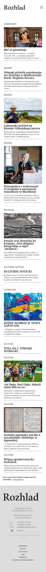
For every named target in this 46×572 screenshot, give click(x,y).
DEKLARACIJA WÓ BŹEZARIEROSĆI (23, 560)
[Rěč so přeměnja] (23, 37)
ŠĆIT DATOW (23, 552)
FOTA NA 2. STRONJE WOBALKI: (18, 349)
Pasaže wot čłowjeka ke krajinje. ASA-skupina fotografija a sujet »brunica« (20, 245)
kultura (8, 343)
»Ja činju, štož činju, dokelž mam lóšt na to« (22, 386)
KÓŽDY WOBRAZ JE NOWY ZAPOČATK (22, 324)
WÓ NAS (23, 549)
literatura (10, 289)
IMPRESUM (23, 557)
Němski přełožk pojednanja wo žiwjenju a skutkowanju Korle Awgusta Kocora (23, 75)
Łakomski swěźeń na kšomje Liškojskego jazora (22, 127)
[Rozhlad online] (15, 6)
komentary (10, 24)
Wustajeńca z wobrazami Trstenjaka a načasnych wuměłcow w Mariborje (21, 189)
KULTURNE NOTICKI (18, 271)
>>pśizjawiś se (17, 479)
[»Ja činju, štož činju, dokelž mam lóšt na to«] (23, 371)
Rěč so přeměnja (15, 50)
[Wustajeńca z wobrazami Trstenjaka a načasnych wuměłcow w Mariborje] (23, 165)
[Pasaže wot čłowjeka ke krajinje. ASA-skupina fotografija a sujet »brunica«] (23, 225)
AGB (23, 554)
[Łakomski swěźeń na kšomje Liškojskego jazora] (23, 110)
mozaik (8, 68)
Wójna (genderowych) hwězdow (19, 460)
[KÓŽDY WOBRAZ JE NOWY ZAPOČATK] (23, 306)
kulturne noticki (14, 267)
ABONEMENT (23, 546)
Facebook (20, 530)
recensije (9, 209)
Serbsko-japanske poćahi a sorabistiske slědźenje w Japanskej (22, 437)
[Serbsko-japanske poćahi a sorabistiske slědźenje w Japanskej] (23, 420)
